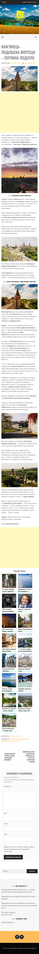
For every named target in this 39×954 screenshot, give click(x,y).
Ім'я (5, 813)
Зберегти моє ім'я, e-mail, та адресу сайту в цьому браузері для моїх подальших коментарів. (19, 849)
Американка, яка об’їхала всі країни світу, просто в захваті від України (29, 757)
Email (6, 824)
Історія (12, 736)
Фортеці (17, 741)
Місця (18, 736)
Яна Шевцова (30, 63)
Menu (4, 2)
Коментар (7, 788)
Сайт (5, 834)
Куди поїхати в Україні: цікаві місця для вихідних (9, 757)
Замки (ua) (15, 739)
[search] (36, 37)
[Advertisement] (19, 112)
